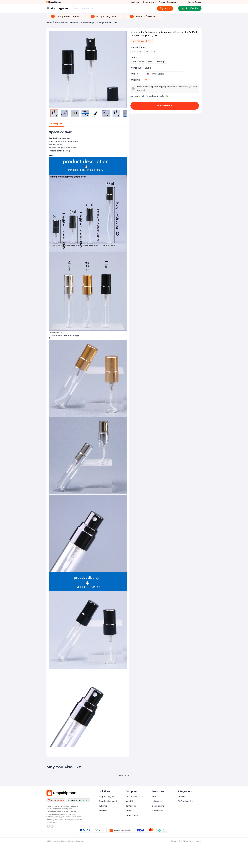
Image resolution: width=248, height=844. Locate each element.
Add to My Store (164, 105)
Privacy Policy (188, 841)
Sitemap (198, 841)
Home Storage (87, 22)
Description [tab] (56, 123)
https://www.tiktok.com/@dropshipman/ (49, 826)
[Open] (181, 74)
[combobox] (160, 74)
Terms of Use (176, 841)
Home (49, 22)
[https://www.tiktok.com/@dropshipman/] (48, 826)
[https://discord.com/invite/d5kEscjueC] (52, 826)
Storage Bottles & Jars (107, 22)
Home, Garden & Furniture (66, 22)
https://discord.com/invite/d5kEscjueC (52, 826)
